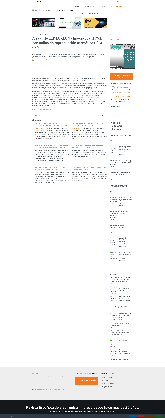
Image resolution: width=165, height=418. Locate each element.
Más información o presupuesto (42, 109)
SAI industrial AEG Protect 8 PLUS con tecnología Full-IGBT (125, 298)
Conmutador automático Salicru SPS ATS (124, 351)
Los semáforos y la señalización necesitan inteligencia (120, 173)
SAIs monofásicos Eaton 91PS (120, 359)
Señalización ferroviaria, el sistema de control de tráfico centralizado (121, 161)
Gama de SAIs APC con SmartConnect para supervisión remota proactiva (121, 332)
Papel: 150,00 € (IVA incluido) (121, 96)
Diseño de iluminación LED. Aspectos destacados (118, 226)
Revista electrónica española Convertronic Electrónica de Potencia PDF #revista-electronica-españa (120, 279)
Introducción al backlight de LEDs (120, 135)
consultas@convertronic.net (58, 389)
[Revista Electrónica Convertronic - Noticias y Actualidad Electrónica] (53, 10)
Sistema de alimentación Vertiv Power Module (121, 324)
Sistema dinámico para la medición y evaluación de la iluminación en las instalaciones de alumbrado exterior (125, 254)
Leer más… (113, 140)
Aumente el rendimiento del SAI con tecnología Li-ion (124, 288)
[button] (79, 6)
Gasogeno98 (61, 387)
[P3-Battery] (95, 23)
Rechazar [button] (141, 416)
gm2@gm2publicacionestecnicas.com (43, 389)
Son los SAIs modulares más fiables (124, 342)
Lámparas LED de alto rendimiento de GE (125, 199)
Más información (159, 416)
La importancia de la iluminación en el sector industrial (125, 148)
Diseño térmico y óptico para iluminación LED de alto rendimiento (119, 213)
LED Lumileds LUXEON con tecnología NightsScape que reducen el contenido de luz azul (124, 240)
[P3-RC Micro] (114, 35)
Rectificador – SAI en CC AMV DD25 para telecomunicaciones (125, 315)
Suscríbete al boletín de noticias (122, 77)
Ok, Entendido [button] (133, 416)
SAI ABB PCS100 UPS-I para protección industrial (120, 307)
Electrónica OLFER (40, 128)
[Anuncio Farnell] (69, 23)
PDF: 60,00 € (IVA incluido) (121, 92)
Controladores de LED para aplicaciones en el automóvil (119, 186)
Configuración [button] (149, 416)
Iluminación (35, 34)
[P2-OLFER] (43, 22)
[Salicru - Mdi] (114, 40)
